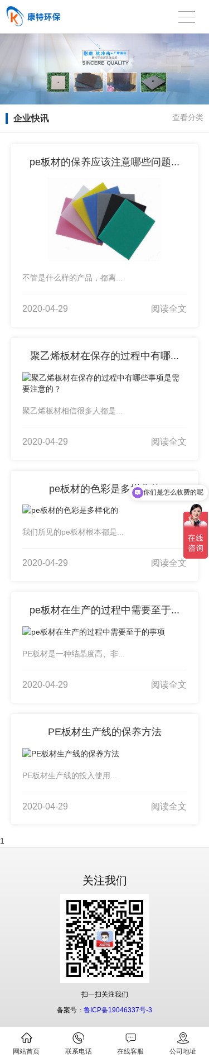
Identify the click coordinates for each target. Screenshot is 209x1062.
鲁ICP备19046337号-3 (118, 1010)
